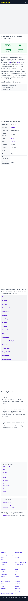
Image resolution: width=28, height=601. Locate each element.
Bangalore (5, 480)
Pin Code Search (7, 502)
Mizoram (17, 576)
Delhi (4, 469)
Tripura (16, 579)
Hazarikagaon (6, 319)
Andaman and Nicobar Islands (7, 593)
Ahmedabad (6, 485)
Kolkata (4, 477)
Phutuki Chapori (6, 348)
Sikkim (16, 593)
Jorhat (9, 62)
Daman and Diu (4, 562)
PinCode (8, 597)
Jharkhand (17, 567)
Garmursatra (5, 311)
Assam (18, 62)
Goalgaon (4, 315)
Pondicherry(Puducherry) (7, 555)
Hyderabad (5, 483)
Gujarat (16, 559)
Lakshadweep (4, 571)
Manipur (3, 576)
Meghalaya (17, 581)
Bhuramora (5, 304)
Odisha (2, 583)
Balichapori (5, 297)
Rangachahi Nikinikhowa (9, 352)
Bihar (2, 557)
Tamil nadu (3, 588)
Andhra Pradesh (18, 552)
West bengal (17, 591)
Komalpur (4, 326)
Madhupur (5, 333)
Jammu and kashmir (6, 567)
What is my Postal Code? (9, 507)
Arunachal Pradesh (5, 581)
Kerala (4, 491)
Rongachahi (5, 355)
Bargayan (4, 300)
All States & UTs (7, 467)
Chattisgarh (17, 557)
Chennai (5, 472)
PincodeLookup (5, 515)
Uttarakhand (4, 591)
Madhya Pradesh (19, 571)
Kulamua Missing (7, 330)
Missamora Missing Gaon (9, 341)
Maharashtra (4, 574)
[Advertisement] (14, 18)
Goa (16, 574)
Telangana (3, 552)
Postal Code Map (7, 505)
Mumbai (5, 475)
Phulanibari (5, 344)
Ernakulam (5, 493)
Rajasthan (17, 586)
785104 (13, 127)
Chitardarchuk (6, 308)
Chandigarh (17, 583)
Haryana (3, 564)
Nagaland (3, 579)
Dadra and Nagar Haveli (20, 562)
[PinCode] (6, 2)
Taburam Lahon (6, 359)
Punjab (2, 586)
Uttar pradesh (18, 588)
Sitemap (21, 597)
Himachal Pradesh (19, 564)
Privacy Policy (14, 597)
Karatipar (4, 322)
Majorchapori (5, 337)
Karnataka (3, 569)
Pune (4, 488)
